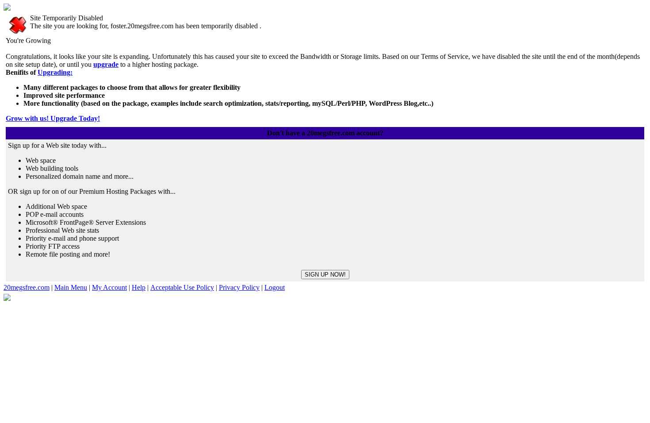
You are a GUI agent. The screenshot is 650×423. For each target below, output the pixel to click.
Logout (274, 287)
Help (138, 287)
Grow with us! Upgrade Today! (53, 118)
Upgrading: (55, 72)
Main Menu (70, 287)
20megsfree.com (27, 287)
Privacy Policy (239, 287)
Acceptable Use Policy (182, 287)
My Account (109, 287)
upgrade (106, 64)
